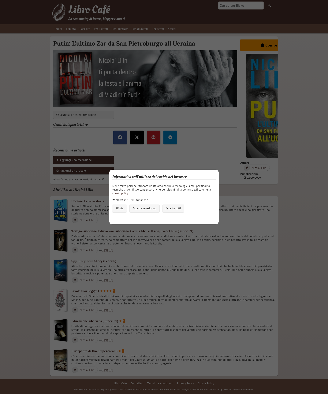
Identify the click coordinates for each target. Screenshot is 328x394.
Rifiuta (119, 208)
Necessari (121, 200)
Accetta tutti (173, 208)
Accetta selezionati (144, 208)
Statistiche (141, 200)
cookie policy (120, 193)
